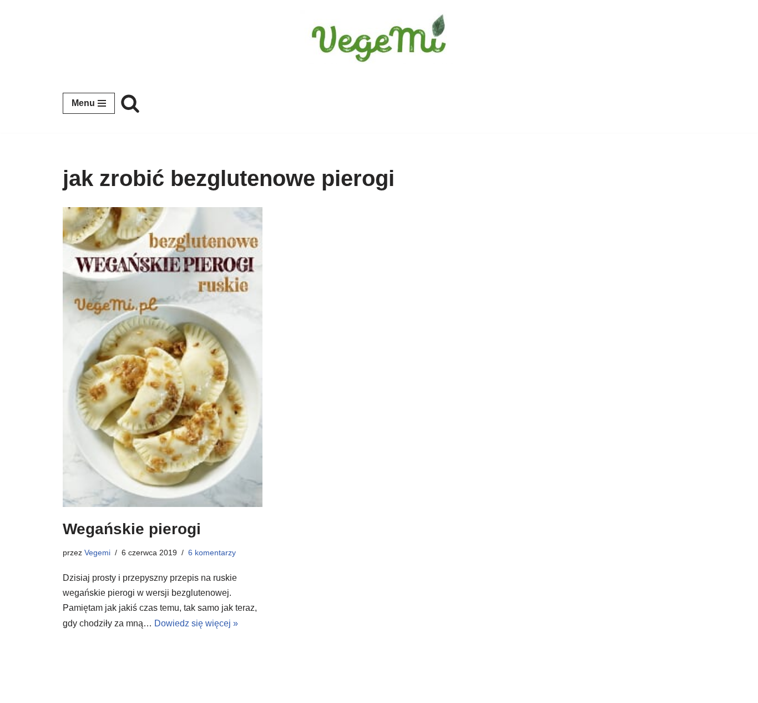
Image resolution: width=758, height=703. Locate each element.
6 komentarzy (212, 552)
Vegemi (97, 552)
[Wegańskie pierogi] (162, 357)
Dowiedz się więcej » (196, 623)
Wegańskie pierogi (132, 529)
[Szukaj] (130, 103)
